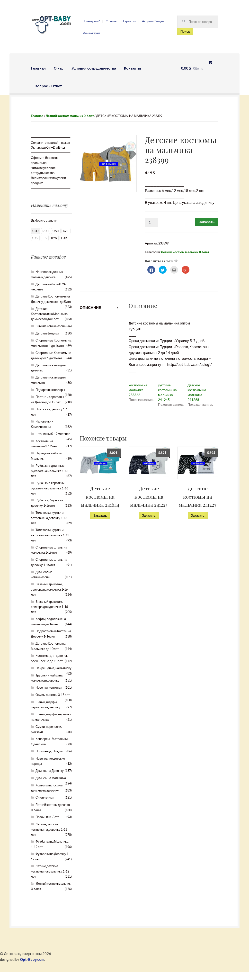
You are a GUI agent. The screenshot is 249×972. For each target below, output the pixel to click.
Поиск (185, 31)
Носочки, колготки (49, 687)
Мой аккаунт (91, 33)
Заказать (206, 222)
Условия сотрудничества (93, 68)
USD (35, 231)
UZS (35, 238)
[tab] (100, 307)
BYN (54, 238)
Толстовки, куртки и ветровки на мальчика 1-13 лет (50, 535)
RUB (46, 231)
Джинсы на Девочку (50, 771)
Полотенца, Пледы (49, 751)
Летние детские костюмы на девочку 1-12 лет (49, 829)
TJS (44, 238)
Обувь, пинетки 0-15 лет (53, 695)
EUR (64, 238)
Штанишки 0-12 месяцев (53, 434)
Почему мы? (91, 21)
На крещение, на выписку (53, 668)
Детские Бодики (47, 333)
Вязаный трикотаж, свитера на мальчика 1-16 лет (49, 589)
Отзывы (111, 21)
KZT (66, 231)
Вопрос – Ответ (48, 86)
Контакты (132, 68)
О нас (58, 68)
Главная (38, 68)
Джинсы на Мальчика (51, 778)
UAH (56, 231)
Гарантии (129, 21)
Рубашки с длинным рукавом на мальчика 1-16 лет (49, 471)
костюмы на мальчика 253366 (138, 390)
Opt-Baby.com (32, 959)
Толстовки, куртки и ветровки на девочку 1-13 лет (49, 518)
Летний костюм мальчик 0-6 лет (70, 116)
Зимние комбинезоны (51, 326)
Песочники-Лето (47, 817)
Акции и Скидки (153, 21)
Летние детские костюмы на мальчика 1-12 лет (50, 871)
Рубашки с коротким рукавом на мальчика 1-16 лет (49, 488)
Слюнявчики (44, 797)
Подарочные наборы (50, 390)
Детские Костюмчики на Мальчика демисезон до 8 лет (49, 314)
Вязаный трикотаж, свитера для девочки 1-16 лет (49, 607)
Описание (90, 307)
